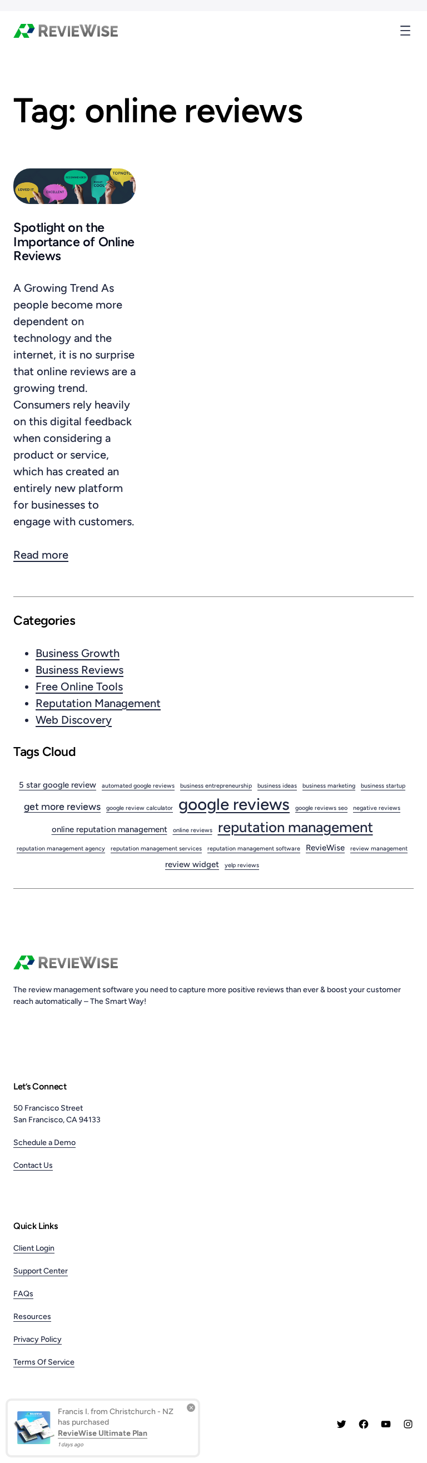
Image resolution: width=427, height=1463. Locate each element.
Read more (40, 555)
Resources (32, 1316)
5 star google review (57, 785)
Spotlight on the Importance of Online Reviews (74, 242)
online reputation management (109, 829)
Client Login (33, 1248)
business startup (383, 785)
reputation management (295, 827)
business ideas (277, 785)
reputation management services (156, 848)
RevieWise (325, 848)
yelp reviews (242, 865)
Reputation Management (98, 703)
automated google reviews (138, 785)
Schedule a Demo (44, 1142)
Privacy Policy (37, 1339)
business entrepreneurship (216, 785)
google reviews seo (321, 808)
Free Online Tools (79, 686)
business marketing (328, 785)
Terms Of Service (44, 1362)
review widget (192, 864)
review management (379, 848)
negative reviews (376, 808)
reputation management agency (61, 848)
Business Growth (78, 653)
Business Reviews (79, 669)
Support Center (40, 1271)
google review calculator (139, 808)
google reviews (234, 804)
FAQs (23, 1293)
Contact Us (33, 1165)
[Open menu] (405, 30)
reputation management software (253, 848)
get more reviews (62, 806)
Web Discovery (74, 719)
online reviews (192, 830)
